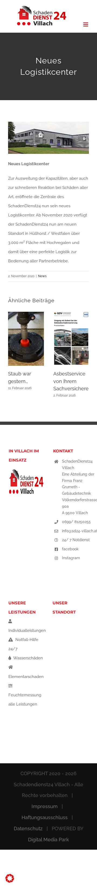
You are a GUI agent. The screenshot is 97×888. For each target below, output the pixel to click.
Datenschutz (28, 828)
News (42, 276)
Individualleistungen (27, 630)
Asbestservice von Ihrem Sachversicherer (71, 381)
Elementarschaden (26, 676)
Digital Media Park (48, 839)
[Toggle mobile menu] (86, 24)
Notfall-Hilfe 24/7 (23, 644)
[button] (12, 355)
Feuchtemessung (24, 695)
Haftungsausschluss (45, 817)
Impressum (45, 806)
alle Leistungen (22, 704)
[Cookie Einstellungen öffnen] (9, 881)
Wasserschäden (27, 658)
